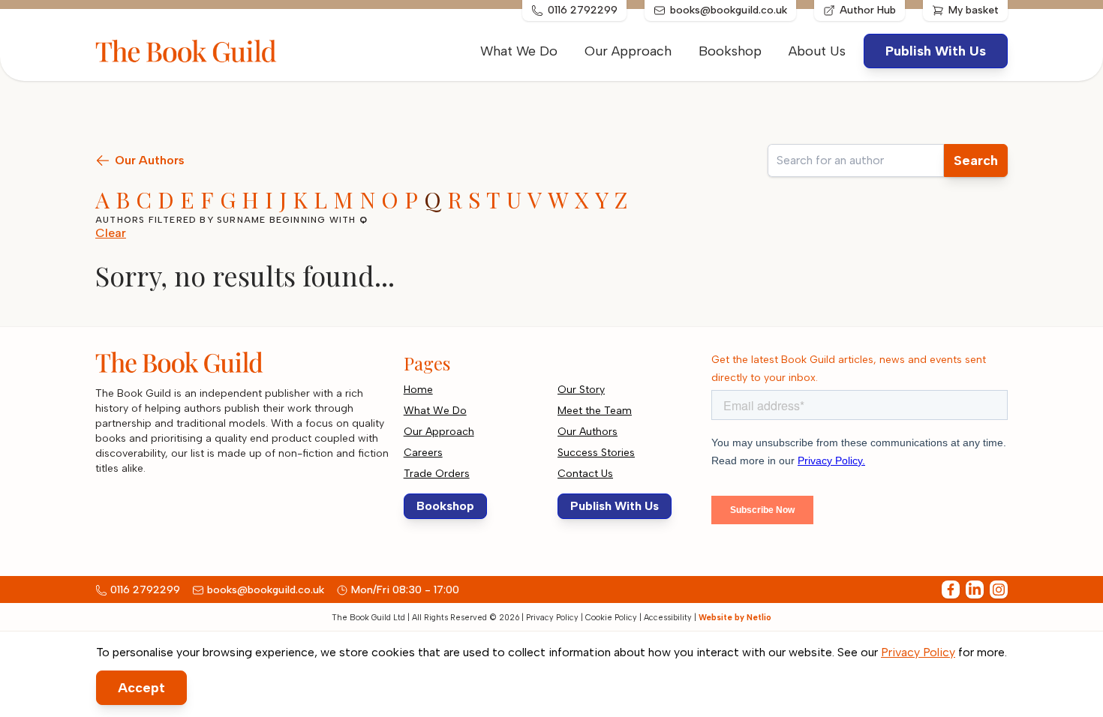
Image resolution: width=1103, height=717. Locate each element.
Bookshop (730, 51)
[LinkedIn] (975, 589)
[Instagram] (999, 589)
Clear (110, 233)
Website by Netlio (735, 617)
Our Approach (628, 51)
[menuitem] (817, 51)
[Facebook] (951, 589)
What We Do (519, 51)
